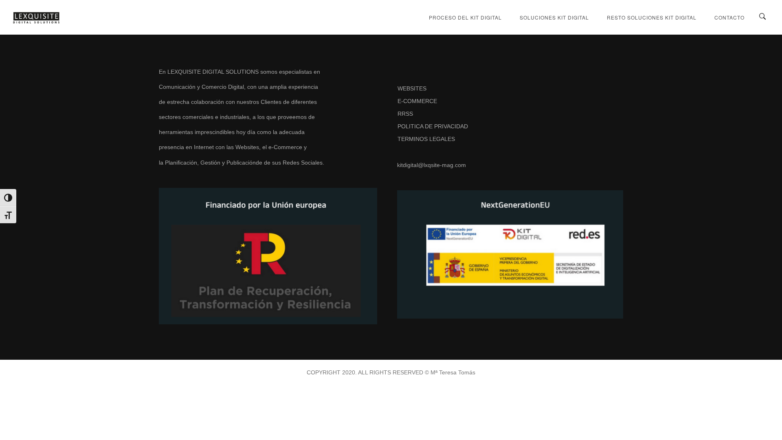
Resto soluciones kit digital (651, 17)
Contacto (729, 17)
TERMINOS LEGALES (426, 139)
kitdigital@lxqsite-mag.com (431, 165)
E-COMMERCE (417, 101)
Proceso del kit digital (465, 17)
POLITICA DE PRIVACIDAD (433, 126)
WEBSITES (412, 88)
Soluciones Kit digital (554, 17)
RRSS (405, 113)
